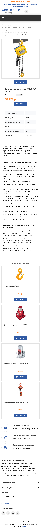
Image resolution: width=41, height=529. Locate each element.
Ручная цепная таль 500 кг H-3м (15, 402)
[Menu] (2, 18)
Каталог (9, 25)
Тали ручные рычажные (9, 32)
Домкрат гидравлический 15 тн (15, 363)
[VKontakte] (13, 513)
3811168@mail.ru (11, 13)
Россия (22, 32)
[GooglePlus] (18, 513)
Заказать (21, 82)
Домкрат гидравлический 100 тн (16, 325)
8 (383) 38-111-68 (11, 10)
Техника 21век (20, 1)
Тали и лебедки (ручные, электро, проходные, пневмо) (16, 29)
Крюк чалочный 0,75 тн (12, 286)
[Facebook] (3, 513)
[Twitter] (8, 513)
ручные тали (18, 250)
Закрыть (24, 526)
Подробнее (17, 526)
